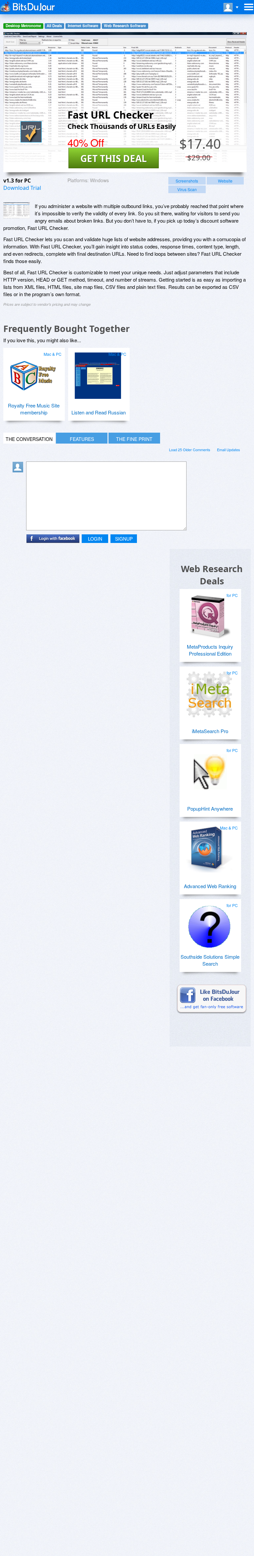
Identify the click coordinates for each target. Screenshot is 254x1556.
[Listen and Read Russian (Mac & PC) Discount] (98, 373)
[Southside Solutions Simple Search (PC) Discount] (209, 924)
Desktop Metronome (23, 25)
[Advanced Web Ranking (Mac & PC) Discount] (209, 846)
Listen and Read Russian (98, 412)
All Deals (54, 25)
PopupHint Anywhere (210, 808)
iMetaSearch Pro (210, 730)
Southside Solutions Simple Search (210, 960)
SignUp (124, 538)
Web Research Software (125, 25)
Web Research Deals (212, 575)
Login (95, 538)
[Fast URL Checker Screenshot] (16, 210)
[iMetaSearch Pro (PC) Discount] (209, 691)
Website (225, 181)
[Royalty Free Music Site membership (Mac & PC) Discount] (33, 373)
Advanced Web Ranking (210, 886)
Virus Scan (187, 189)
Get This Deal (113, 158)
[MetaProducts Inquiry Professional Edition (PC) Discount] (209, 614)
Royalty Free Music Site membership (34, 409)
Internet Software (83, 25)
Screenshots (187, 181)
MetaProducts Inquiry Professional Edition (210, 650)
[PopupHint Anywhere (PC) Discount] (209, 769)
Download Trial (22, 187)
